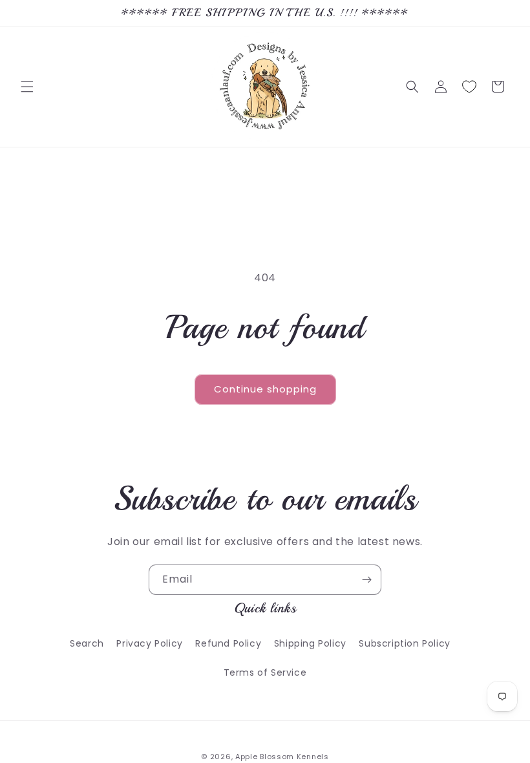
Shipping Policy (310, 643)
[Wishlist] (469, 86)
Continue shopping (265, 389)
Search (87, 643)
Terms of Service (265, 672)
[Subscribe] (366, 579)
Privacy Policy (149, 643)
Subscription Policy (404, 643)
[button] (27, 86)
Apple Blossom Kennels (282, 756)
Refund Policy (228, 643)
